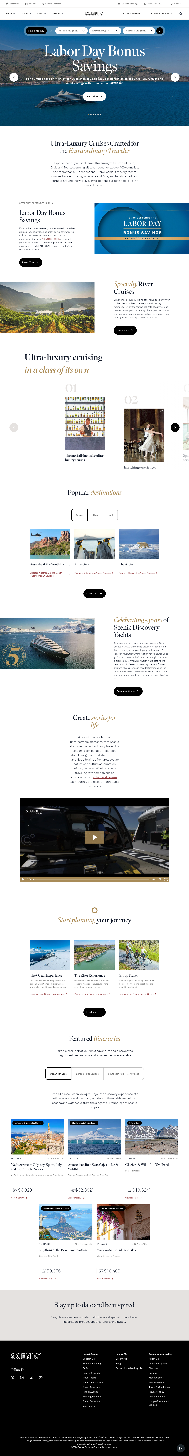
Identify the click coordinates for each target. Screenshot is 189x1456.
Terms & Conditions (159, 1387)
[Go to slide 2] (91, 114)
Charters (153, 1368)
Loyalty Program (53, 4)
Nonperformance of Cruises (159, 1403)
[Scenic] (94, 14)
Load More (92, 593)
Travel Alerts (89, 1377)
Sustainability (156, 1382)
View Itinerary (17, 1198)
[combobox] (105, 30)
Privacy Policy (156, 1391)
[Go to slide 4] (95, 114)
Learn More (92, 96)
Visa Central (89, 1406)
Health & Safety (91, 1373)
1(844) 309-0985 (51, 239)
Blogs (119, 1363)
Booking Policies (92, 1396)
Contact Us (89, 1358)
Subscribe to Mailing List (129, 1368)
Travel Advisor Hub (93, 1382)
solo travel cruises (105, 777)
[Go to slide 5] (98, 114)
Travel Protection (92, 1401)
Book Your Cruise (126, 691)
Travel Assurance (92, 1387)
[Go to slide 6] (100, 114)
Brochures (14, 4)
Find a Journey (36, 30)
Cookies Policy (157, 1396)
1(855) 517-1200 (154, 4)
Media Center (156, 1377)
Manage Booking (129, 4)
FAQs (85, 1368)
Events (32, 4)
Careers (153, 1373)
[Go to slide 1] (88, 114)
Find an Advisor (91, 1391)
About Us (154, 1358)
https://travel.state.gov (101, 1444)
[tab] (79, 515)
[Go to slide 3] (93, 114)
